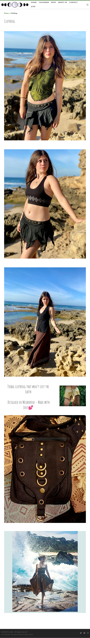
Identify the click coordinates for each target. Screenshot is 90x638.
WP (9, 634)
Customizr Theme (28, 634)
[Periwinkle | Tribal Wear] (14, 4)
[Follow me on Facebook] (84, 633)
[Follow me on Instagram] (88, 633)
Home (6, 13)
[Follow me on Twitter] (81, 633)
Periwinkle (10, 632)
